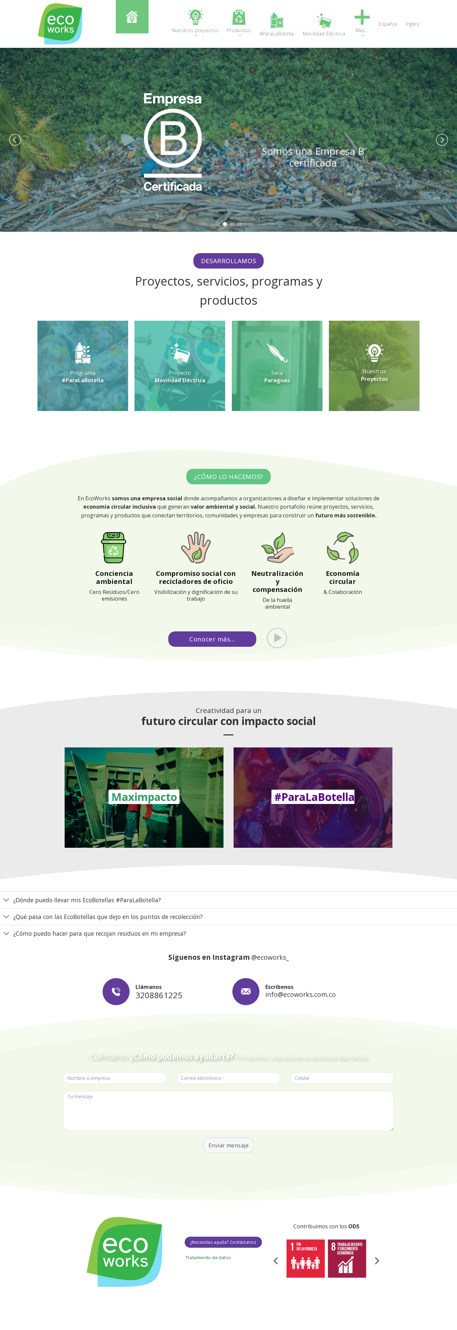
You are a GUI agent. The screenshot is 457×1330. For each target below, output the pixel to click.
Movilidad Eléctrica (180, 380)
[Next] (442, 139)
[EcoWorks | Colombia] (60, 23)
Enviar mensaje (228, 1145)
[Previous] (15, 139)
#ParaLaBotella (83, 380)
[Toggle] (6, 900)
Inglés (412, 24)
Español (388, 24)
